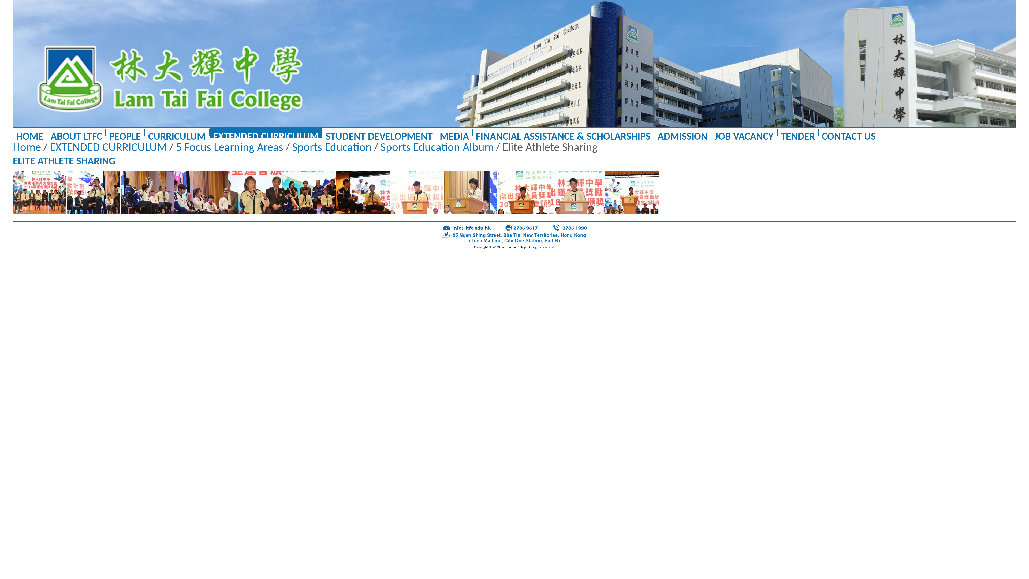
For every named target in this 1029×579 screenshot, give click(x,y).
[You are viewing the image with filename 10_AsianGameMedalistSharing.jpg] (524, 192)
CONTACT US (849, 135)
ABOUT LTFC (76, 135)
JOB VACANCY (744, 135)
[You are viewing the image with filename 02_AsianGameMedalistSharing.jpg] (93, 192)
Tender (798, 135)
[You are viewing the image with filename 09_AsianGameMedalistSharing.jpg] (470, 192)
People (125, 135)
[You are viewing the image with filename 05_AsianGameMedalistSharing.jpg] (255, 192)
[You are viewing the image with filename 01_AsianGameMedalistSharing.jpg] (39, 192)
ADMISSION (683, 135)
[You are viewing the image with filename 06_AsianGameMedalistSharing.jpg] (309, 192)
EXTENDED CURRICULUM (266, 135)
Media (454, 135)
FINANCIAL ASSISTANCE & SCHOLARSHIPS (563, 135)
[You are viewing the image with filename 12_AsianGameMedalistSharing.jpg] (632, 192)
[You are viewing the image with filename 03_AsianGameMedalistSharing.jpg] (147, 192)
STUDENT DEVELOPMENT (379, 135)
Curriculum (177, 135)
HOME (29, 135)
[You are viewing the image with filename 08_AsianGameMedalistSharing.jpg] (416, 192)
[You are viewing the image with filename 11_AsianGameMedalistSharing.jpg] (578, 192)
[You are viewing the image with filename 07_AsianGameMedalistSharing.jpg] (363, 192)
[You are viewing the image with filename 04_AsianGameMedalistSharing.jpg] (201, 192)
